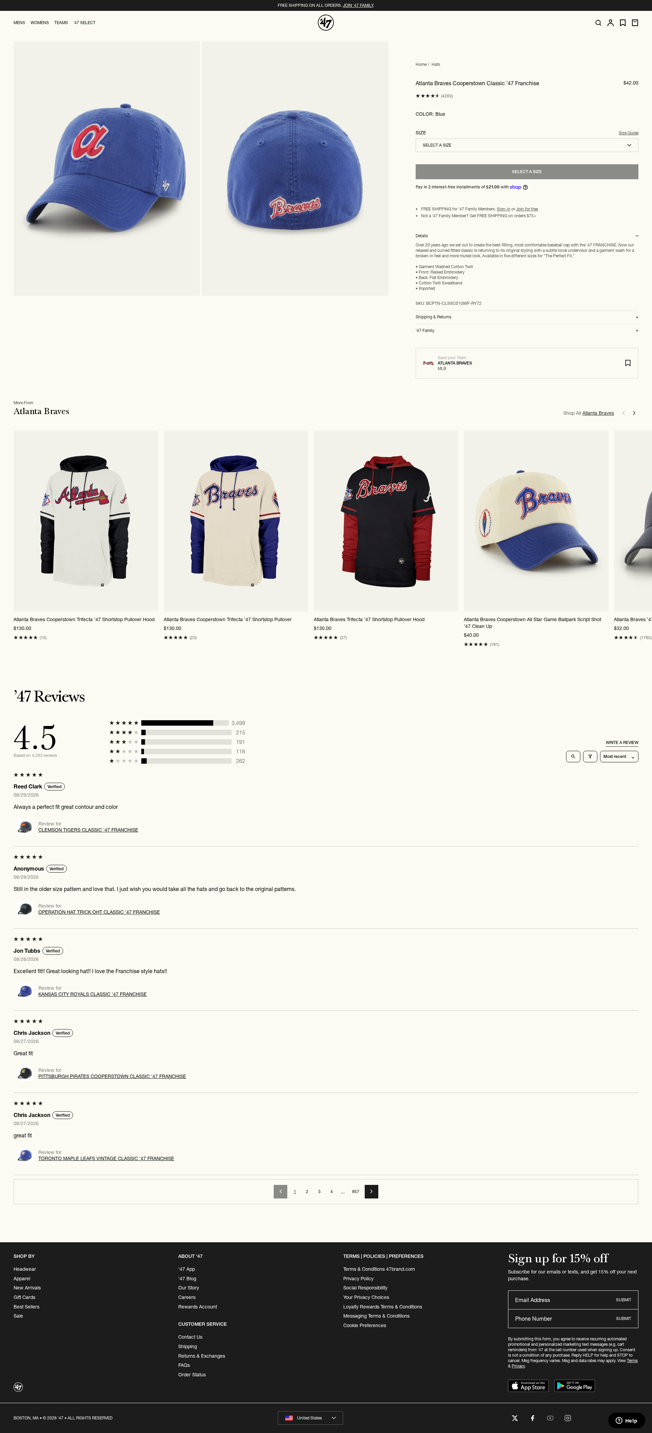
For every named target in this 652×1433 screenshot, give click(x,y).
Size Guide (628, 132)
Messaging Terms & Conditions (376, 1316)
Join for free (527, 208)
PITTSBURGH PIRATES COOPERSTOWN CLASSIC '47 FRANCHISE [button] (112, 1076)
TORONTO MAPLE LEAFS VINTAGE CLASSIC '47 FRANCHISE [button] (106, 1158)
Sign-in (503, 208)
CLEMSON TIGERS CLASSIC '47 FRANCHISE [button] (88, 830)
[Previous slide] (623, 413)
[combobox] (527, 145)
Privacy (518, 1366)
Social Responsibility (365, 1288)
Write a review (622, 742)
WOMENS (40, 22)
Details (422, 236)
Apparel (22, 1279)
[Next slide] (634, 413)
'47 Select (84, 22)
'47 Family (425, 330)
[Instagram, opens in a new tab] (568, 1418)
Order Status (192, 1375)
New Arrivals (27, 1288)
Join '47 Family (358, 5)
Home (421, 64)
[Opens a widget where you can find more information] (626, 1421)
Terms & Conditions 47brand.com (379, 1269)
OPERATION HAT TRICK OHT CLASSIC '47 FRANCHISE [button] (99, 912)
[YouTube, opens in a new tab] (550, 1418)
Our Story (188, 1288)
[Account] (610, 22)
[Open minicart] (635, 22)
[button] (428, 96)
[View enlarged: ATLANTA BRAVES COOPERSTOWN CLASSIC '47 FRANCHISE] (107, 168)
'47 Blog (187, 1279)
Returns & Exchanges (201, 1356)
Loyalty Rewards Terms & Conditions (382, 1307)
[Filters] (590, 756)
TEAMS (61, 22)
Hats (436, 64)
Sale (18, 1316)
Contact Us (190, 1337)
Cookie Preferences (364, 1325)
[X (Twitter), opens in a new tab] (515, 1418)
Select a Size (527, 171)
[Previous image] (19, 521)
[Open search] (598, 22)
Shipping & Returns (433, 317)
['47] (326, 23)
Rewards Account (197, 1307)
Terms (632, 1360)
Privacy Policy (358, 1279)
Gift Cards (24, 1297)
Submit (623, 1299)
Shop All (588, 413)
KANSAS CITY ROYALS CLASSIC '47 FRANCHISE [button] (92, 994)
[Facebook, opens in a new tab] (532, 1418)
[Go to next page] (371, 1191)
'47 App (186, 1269)
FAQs (184, 1365)
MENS (19, 22)
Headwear (25, 1269)
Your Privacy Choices (366, 1297)
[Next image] (153, 521)
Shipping (187, 1346)
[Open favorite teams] (622, 22)
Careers (187, 1297)
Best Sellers (26, 1307)
